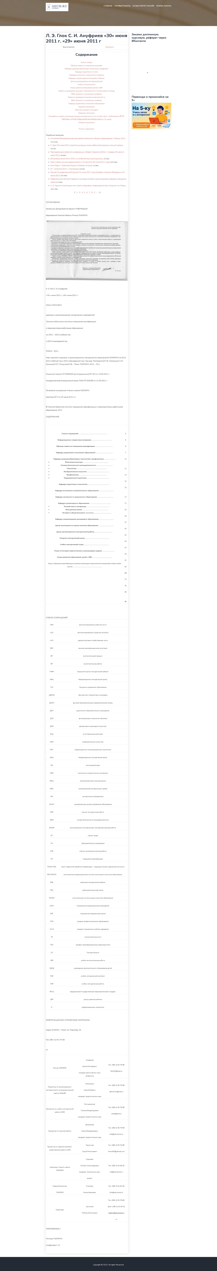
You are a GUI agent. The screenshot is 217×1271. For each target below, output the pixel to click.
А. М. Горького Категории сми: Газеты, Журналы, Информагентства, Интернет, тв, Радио (88, 185)
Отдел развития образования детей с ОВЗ (86, 88)
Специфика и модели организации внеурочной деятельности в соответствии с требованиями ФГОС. (86, 116)
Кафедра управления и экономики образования (86, 103)
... (96, 192)
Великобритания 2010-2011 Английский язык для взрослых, (76, 158)
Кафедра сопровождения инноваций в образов (86, 78)
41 (100, 192)
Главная (108, 6)
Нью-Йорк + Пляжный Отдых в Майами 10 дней (71, 165)
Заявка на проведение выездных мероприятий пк (86, 97)
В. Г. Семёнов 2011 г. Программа (64, 169)
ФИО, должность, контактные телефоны (86, 94)
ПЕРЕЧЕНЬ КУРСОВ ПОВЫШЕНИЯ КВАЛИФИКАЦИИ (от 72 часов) (86, 119)
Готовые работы (122, 6)
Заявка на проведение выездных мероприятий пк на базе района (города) (86, 91)
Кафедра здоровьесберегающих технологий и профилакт (86, 69)
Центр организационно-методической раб (86, 81)
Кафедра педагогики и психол (86, 72)
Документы (110, 47)
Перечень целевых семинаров (86, 110)
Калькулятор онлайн (143, 6)
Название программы (86, 107)
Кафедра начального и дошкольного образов (86, 75)
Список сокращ (86, 62)
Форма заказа (163, 6)
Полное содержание (86, 129)
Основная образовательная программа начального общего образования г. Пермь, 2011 (87, 138)
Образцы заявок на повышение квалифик (86, 65)
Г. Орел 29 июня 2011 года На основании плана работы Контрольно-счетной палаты (86, 145)
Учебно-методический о (86, 84)
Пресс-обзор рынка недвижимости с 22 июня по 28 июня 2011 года (79, 162)
